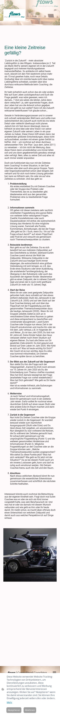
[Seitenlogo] (14, 15)
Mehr (9, 702)
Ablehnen (30, 710)
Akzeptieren (14, 710)
